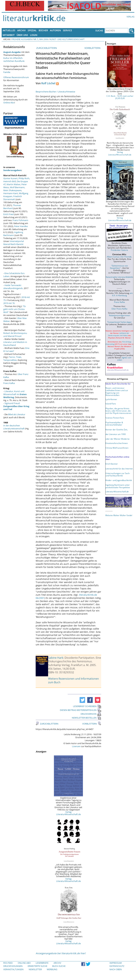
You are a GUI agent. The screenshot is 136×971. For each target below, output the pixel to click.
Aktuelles (9, 30)
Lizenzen (76, 746)
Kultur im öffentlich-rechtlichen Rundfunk (14, 59)
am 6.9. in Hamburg (122, 294)
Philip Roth (24, 178)
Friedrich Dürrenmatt (12, 198)
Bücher (43, 30)
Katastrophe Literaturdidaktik (119, 277)
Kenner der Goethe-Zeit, (116, 429)
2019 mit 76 (9, 303)
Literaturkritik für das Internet (119, 468)
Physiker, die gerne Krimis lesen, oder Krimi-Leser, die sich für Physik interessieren (118, 410)
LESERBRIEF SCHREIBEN (85, 706)
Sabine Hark (55, 658)
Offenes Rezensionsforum (16, 77)
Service (67, 30)
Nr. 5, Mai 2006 (41, 39)
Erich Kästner (111, 463)
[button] (82, 700)
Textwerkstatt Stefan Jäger (119, 322)
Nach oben (115, 969)
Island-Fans (110, 403)
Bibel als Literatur (16, 414)
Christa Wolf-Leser (114, 447)
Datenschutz (116, 966)
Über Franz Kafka (119, 308)
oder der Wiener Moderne (117, 438)
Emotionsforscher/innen (116, 443)
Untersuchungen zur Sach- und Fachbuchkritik (117, 474)
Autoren (55, 30)
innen (125, 447)
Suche (99, 30)
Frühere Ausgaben (22, 39)
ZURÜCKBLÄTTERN (46, 48)
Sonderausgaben (12, 170)
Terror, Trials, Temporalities (12, 359)
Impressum (115, 962)
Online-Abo (8, 102)
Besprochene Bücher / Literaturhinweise (55, 91)
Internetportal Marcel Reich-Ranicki (13, 243)
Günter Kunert (10, 178)
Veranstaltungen (13, 969)
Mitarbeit (9, 35)
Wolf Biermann (17, 187)
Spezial (32, 30)
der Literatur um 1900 (115, 434)
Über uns (22, 35)
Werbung (52, 969)
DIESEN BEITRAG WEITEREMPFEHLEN (78, 710)
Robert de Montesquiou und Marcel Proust (15, 335)
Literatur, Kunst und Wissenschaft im (15, 394)
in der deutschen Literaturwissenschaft (14, 427)
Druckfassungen (13, 966)
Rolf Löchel (48, 83)
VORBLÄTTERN (92, 48)
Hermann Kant (10, 193)
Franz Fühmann (20, 220)
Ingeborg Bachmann (13, 234)
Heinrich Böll (9, 181)
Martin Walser (13, 184)
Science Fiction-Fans (114, 417)
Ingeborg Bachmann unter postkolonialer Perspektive (117, 486)
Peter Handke (21, 226)
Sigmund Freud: (16, 406)
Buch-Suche (59, 966)
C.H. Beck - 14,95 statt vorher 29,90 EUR (119, 97)
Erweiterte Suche (37, 966)
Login (33, 35)
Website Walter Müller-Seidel (118, 515)
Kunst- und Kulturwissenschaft (67, 39)
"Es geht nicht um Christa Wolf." (14, 309)
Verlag (130, 16)
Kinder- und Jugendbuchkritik (118, 480)
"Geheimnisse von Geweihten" (119, 266)
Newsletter (35, 969)
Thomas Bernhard (12, 207)
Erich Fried (8, 214)
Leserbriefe (42, 962)
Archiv (21, 30)
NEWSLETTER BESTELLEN (84, 717)
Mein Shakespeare (12, 190)
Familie (6, 72)
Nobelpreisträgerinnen (119, 315)
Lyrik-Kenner (111, 399)
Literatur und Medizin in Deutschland (15, 344)
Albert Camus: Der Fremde (119, 256)
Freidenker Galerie (119, 250)
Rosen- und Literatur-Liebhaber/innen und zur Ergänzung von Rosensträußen (116, 391)
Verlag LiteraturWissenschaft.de (68, 813)
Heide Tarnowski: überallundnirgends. (13, 287)
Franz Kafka (9, 383)
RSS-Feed (8, 962)
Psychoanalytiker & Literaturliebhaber (114, 423)
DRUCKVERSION (89, 713)
